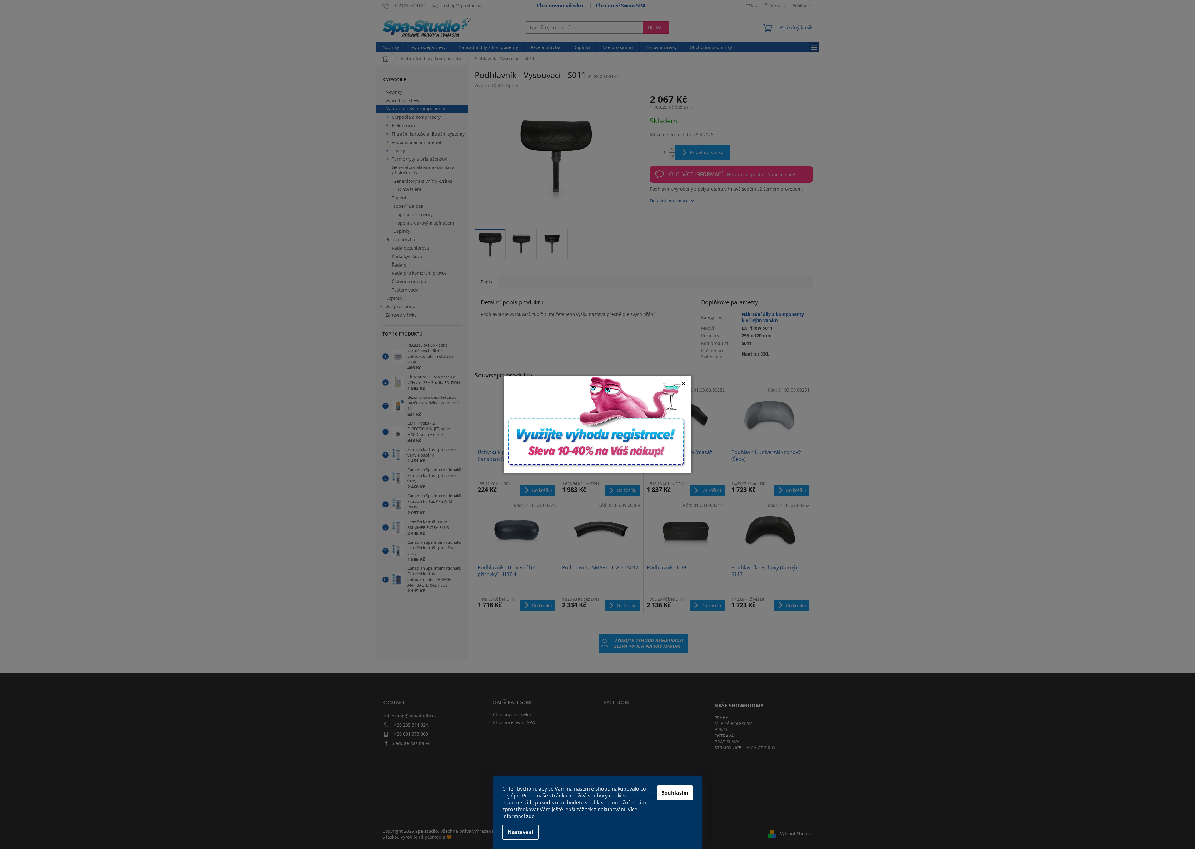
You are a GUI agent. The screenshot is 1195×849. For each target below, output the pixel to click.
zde (530, 816)
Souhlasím (675, 792)
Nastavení (520, 832)
